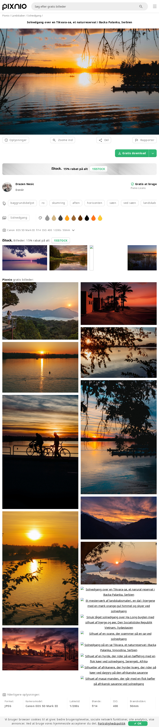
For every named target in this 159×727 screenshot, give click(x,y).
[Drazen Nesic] (7, 190)
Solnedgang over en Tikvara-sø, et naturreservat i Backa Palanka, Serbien (79, 22)
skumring (58, 203)
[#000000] (86, 218)
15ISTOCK (60, 240)
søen (113, 203)
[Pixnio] (14, 8)
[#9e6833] (73, 218)
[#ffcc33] (100, 218)
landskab (149, 203)
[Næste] (154, 77)
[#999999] (47, 218)
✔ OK (138, 723)
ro (43, 203)
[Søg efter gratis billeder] (141, 6)
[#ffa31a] (67, 218)
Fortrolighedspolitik (111, 723)
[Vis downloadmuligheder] (153, 153)
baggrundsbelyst (22, 203)
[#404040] (60, 218)
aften (76, 203)
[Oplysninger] (73, 230)
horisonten (94, 203)
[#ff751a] (93, 218)
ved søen (130, 203)
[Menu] (155, 6)
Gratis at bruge (146, 184)
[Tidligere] (4, 77)
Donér (20, 190)
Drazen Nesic (25, 184)
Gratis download (134, 153)
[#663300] (80, 218)
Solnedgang (18, 217)
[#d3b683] (53, 218)
